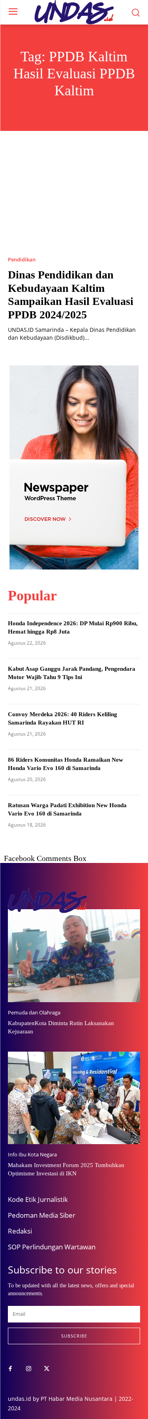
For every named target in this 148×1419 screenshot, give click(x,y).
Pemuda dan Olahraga (34, 1012)
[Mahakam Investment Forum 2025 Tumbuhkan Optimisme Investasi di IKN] (74, 1098)
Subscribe (74, 1336)
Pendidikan (22, 259)
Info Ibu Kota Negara (32, 1154)
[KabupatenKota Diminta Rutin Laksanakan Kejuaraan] (74, 955)
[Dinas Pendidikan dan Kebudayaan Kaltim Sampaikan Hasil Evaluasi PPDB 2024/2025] (74, 201)
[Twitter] (46, 1369)
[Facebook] (10, 1369)
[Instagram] (28, 1369)
